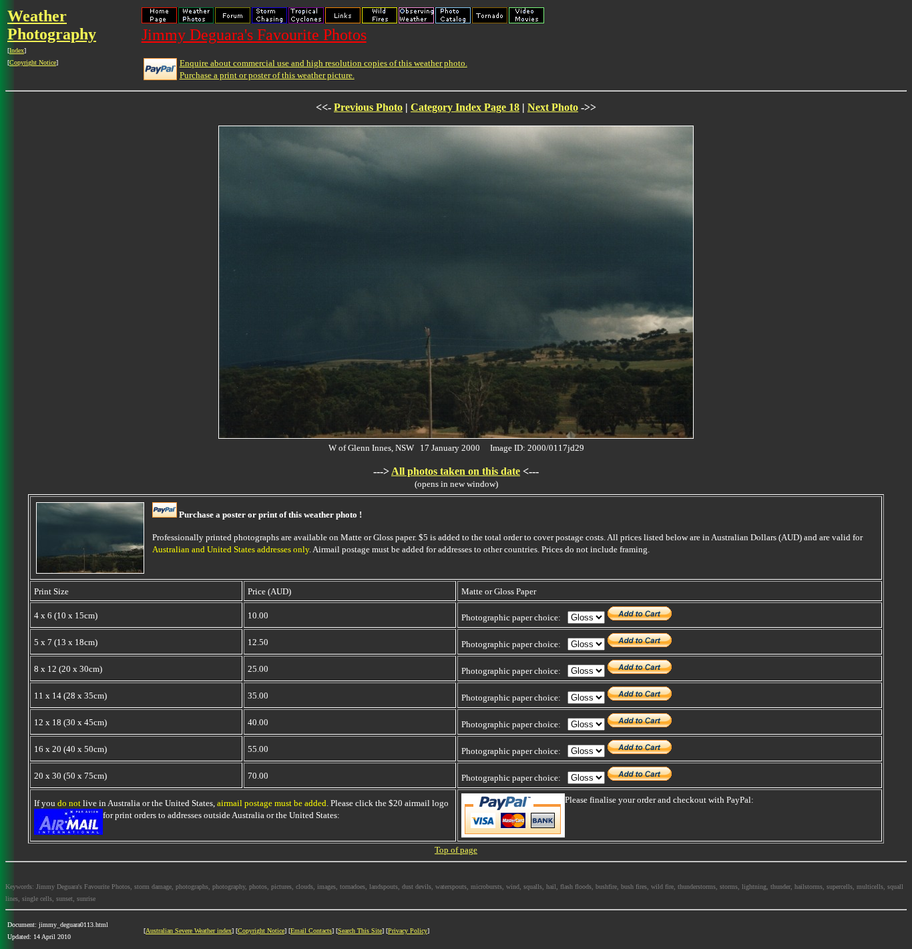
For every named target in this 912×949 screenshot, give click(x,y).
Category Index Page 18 (465, 107)
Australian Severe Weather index (189, 930)
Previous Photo (368, 107)
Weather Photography (51, 25)
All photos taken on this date (455, 471)
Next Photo (552, 107)
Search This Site (360, 930)
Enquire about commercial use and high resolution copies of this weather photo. (323, 63)
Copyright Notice (32, 62)
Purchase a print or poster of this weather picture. (267, 75)
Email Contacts (311, 930)
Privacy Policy (407, 930)
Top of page (456, 850)
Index (16, 50)
